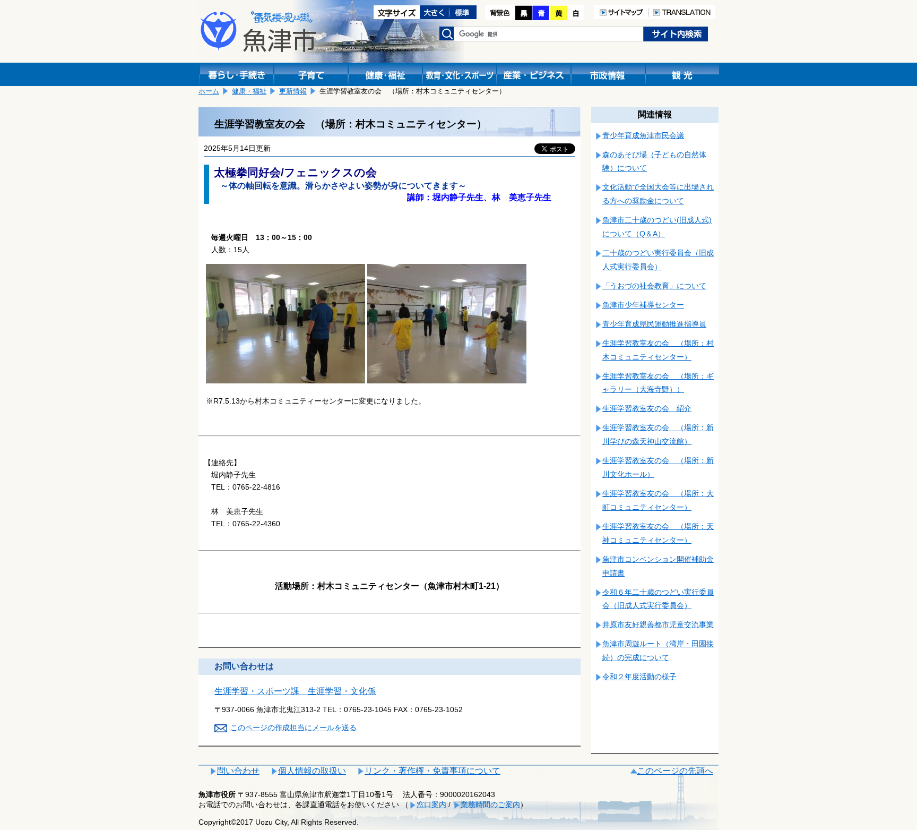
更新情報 (293, 91)
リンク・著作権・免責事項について (432, 770)
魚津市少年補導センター (643, 305)
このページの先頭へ (675, 770)
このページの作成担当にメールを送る (293, 727)
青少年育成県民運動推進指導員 (654, 324)
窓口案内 (431, 804)
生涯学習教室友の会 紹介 (646, 408)
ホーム (208, 91)
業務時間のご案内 (490, 804)
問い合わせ (238, 770)
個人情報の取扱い (312, 770)
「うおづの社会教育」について (654, 285)
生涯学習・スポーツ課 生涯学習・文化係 (295, 691)
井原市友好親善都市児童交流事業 (658, 624)
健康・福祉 (249, 91)
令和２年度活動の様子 (639, 676)
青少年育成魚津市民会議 (643, 135)
